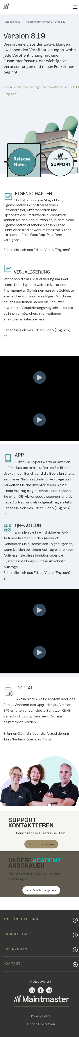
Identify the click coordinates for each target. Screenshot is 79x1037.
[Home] (41, 1001)
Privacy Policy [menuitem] (41, 1016)
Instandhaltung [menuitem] (21, 919)
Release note (12, 21)
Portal (47, 739)
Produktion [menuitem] (16, 934)
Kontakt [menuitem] (12, 964)
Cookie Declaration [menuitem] (41, 1024)
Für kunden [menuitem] (15, 949)
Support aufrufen (41, 844)
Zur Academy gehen (41, 890)
